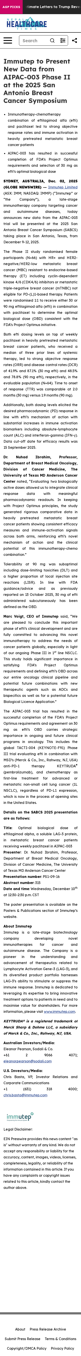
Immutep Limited (63, 187)
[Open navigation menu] (7, 40)
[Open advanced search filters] (62, 40)
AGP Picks (11, 7)
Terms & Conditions (60, 1339)
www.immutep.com (59, 1011)
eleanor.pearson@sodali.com (27, 1061)
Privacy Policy (62, 1348)
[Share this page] (74, 40)
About (20, 1329)
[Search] (52, 40)
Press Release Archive (48, 1329)
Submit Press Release (22, 1339)
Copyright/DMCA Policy (26, 1348)
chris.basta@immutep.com (25, 1095)
